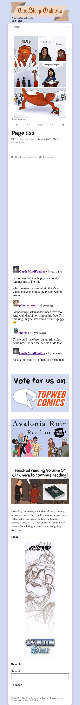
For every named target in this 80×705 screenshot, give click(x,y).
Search (16, 671)
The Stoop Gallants (25, 156)
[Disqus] (40, 213)
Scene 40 (48, 156)
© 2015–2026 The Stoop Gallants (29, 697)
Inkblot (34, 700)
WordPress (17, 700)
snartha (45, 139)
